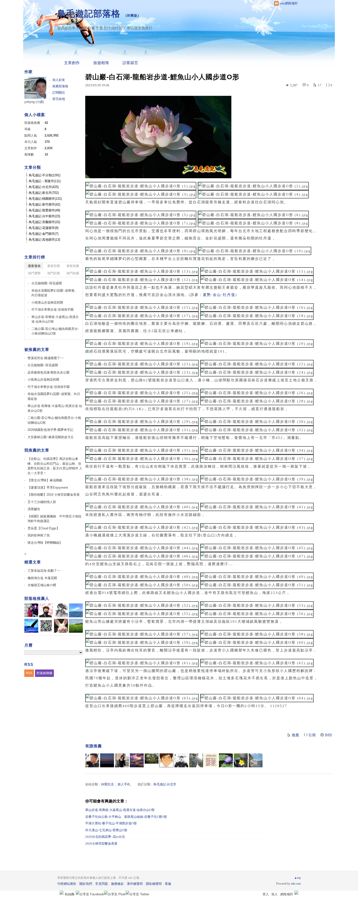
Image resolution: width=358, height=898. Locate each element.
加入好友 (58, 80)
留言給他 (58, 99)
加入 (274, 894)
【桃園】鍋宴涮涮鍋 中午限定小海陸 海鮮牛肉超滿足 (55, 518)
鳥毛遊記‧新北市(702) (44, 193)
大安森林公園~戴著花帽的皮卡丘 (51, 437)
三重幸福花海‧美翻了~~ (44, 570)
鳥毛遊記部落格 (88, 14)
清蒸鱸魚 (34, 509)
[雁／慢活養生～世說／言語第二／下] (211, 760)
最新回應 (53, 266)
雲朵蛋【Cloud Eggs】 (44, 528)
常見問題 (101, 884)
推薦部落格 (60, 86)
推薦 (295, 735)
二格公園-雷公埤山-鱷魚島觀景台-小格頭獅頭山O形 (55, 331)
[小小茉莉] (122, 760)
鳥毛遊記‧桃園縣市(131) (45, 198)
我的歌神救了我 (39, 535)
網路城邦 (286, 894)
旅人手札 (124, 784)
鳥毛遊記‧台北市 (164, 784)
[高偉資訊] (92, 760)
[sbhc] (107, 760)
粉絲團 (69, 894)
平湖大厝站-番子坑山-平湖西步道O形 (111, 823)
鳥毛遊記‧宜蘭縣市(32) (44, 222)
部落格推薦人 (36, 598)
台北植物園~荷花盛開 (46, 283)
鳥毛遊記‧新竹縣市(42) (44, 204)
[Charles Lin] (256, 760)
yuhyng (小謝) (34, 102)
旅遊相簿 (101, 63)
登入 (266, 894)
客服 (168, 884)
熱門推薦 (72, 273)
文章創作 (72, 63)
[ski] (152, 760)
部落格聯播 (44, 673)
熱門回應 (53, 273)
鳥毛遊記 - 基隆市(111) (45, 181)
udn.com (296, 883)
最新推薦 (72, 266)
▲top (297, 877)
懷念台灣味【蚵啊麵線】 (45, 542)
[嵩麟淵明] (166, 760)
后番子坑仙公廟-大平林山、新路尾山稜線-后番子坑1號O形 (126, 817)
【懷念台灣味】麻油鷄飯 (45, 480)
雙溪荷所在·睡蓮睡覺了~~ (46, 358)
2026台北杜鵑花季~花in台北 (105, 837)
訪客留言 (130, 63)
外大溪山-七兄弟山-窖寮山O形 (106, 830)
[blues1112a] (137, 760)
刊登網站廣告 (66, 884)
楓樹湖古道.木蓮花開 (42, 578)
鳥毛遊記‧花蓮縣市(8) (43, 228)
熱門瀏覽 (34, 273)
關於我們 (85, 884)
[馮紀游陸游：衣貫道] (196, 760)
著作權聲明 (135, 884)
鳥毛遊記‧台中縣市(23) (44, 216)
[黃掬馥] (241, 760)
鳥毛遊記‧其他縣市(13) (44, 239)
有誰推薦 (93, 746)
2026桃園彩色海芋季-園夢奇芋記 (50, 430)
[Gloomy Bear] (181, 760)
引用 (312, 735)
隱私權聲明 (154, 884)
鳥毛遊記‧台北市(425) (44, 187)
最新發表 (34, 266)
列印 (328, 735)
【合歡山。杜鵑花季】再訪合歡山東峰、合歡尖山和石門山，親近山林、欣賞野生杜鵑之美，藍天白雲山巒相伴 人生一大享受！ (55, 466)
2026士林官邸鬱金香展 (101, 843)
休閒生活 (107, 784)
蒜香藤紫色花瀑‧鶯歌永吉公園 (48, 372)
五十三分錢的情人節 (42, 502)
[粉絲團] (62, 893)
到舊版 (132, 15)
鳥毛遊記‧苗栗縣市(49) (44, 210)
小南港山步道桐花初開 (47, 302)
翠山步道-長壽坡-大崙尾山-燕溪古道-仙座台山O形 (120, 810)
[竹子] (226, 760)
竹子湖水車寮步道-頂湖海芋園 (52, 309)
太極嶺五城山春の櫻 (42, 585)
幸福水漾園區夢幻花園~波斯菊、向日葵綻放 (54, 293)
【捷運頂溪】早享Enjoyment (48, 487)
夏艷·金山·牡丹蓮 (219, 295)
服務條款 (117, 884)
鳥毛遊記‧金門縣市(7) (43, 234)
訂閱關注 (58, 92)
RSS (29, 673)
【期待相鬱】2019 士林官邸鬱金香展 (54, 494)
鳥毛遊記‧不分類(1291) (44, 175)
